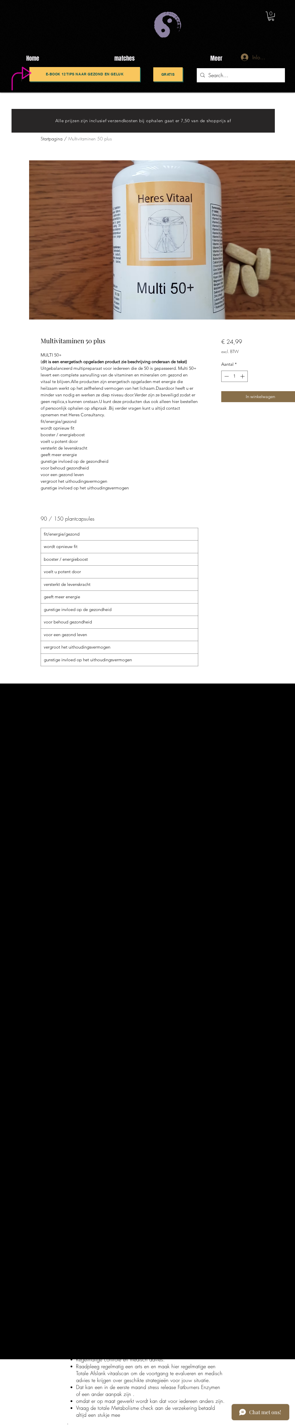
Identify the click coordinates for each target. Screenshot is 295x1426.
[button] (271, 16)
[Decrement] (226, 376)
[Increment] (243, 376)
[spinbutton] (234, 376)
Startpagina (52, 138)
